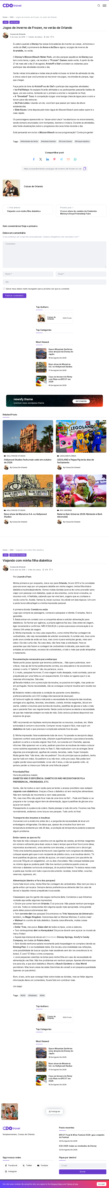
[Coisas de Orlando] (12, 5)
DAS (23, 995)
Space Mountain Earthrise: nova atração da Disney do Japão (61, 351)
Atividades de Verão (30, 141)
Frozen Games (66, 141)
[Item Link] (41, 353)
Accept (101, 1184)
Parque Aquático (82, 141)
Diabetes (33, 995)
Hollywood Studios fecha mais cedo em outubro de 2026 (27, 461)
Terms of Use (72, 1184)
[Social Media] (11, 1165)
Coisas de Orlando (18, 34)
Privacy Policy (57, 1184)
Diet (42, 995)
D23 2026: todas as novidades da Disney (78, 1146)
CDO (12, 17)
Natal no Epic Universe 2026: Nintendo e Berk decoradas (79, 515)
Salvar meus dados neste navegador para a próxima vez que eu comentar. (38, 289)
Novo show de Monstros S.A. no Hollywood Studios (60, 365)
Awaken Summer (49, 141)
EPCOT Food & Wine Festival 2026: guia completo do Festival (81, 1136)
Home (5, 17)
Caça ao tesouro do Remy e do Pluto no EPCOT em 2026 (60, 379)
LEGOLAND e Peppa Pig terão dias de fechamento (75, 461)
